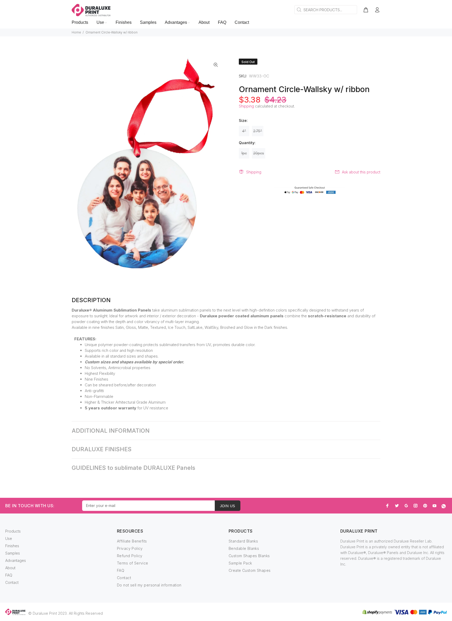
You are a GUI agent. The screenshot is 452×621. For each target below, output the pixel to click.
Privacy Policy (130, 548)
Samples (12, 553)
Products (13, 531)
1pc (244, 153)
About (10, 568)
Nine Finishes (96, 379)
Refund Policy (129, 556)
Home (76, 32)
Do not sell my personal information (149, 585)
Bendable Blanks (244, 548)
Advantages (15, 560)
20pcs (258, 153)
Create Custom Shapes (249, 570)
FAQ (8, 575)
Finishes (12, 546)
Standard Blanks (243, 541)
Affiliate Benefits (132, 541)
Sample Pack (240, 563)
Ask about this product (361, 172)
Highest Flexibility (100, 373)
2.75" (257, 131)
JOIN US (227, 506)
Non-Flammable (99, 396)
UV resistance (155, 407)
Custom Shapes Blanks (249, 556)
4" (244, 131)
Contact (12, 582)
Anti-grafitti (94, 390)
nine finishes (103, 327)
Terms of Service (132, 563)
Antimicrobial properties (129, 367)
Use (8, 538)
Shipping (246, 106)
